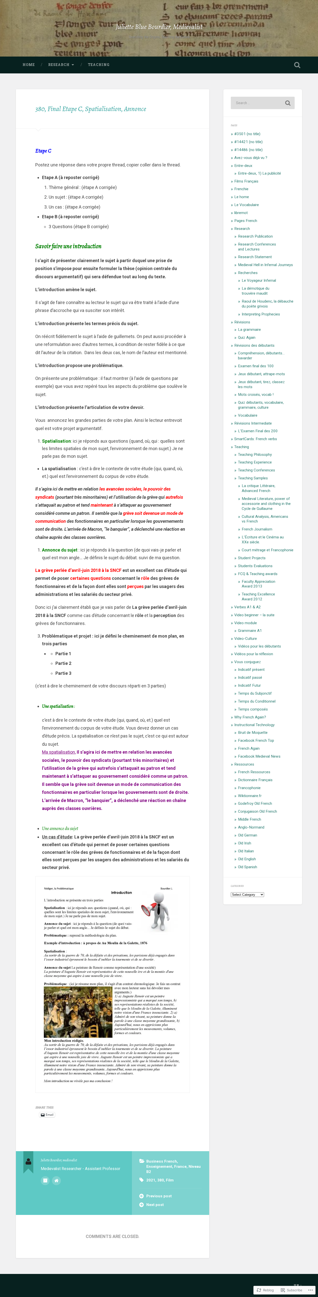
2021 (150, 1180)
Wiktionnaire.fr (250, 796)
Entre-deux (243, 165)
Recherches (248, 273)
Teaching (99, 64)
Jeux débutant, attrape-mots (261, 374)
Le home (241, 197)
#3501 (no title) (247, 134)
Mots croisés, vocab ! (256, 394)
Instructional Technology (254, 725)
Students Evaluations (255, 566)
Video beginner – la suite (254, 615)
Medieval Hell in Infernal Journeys (265, 265)
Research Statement (255, 257)
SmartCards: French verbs (255, 439)
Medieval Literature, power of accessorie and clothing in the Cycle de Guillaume (266, 503)
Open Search (297, 65)
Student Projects (252, 558)
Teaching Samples (253, 478)
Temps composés (253, 709)
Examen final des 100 (256, 366)
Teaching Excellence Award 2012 (258, 596)
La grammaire (249, 329)
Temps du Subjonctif (255, 693)
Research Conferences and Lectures (257, 246)
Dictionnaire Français (255, 780)
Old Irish (244, 843)
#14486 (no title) (248, 150)
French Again (249, 748)
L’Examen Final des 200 (258, 431)
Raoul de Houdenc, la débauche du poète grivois (267, 304)
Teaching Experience (255, 462)
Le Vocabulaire (246, 205)
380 (160, 1180)
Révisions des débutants (254, 345)
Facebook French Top (256, 740)
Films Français (246, 181)
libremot (241, 213)
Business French (161, 1161)
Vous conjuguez (247, 662)
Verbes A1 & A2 (247, 607)
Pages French (245, 220)
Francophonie (249, 788)
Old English (247, 859)
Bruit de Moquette (253, 732)
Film (170, 1180)
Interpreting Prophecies (261, 314)
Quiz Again (246, 337)
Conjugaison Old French (257, 811)
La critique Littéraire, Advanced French (258, 488)
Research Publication (255, 236)
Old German (247, 835)
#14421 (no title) (248, 142)
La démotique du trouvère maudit (255, 291)
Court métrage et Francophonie (267, 550)
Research (59, 64)
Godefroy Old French (255, 803)
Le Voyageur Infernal (259, 280)
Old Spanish (247, 867)
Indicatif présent (251, 669)
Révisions (242, 322)
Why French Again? (250, 717)
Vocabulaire (247, 415)
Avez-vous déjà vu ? (250, 157)
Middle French (249, 819)
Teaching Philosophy (255, 454)
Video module (245, 623)
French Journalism (257, 529)
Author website (56, 1180)
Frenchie (241, 189)
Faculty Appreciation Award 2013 (258, 584)
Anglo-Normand (251, 827)
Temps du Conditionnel (257, 701)
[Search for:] (263, 103)
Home (29, 64)
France (180, 1166)
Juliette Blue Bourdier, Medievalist (159, 26)
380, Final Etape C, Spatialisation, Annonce (90, 109)
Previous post (159, 1196)
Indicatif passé (250, 677)
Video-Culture (245, 638)
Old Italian (246, 851)
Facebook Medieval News (259, 756)
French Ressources (254, 772)
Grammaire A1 (250, 630)
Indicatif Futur (249, 685)
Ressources (244, 764)
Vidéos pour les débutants (259, 646)
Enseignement (159, 1166)
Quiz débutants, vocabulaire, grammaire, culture (261, 405)
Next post (155, 1205)
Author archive (45, 1180)
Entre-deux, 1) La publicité (259, 173)
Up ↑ (298, 1285)
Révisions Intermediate (253, 423)
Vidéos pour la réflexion (253, 654)
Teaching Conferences (256, 470)
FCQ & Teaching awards (258, 574)
